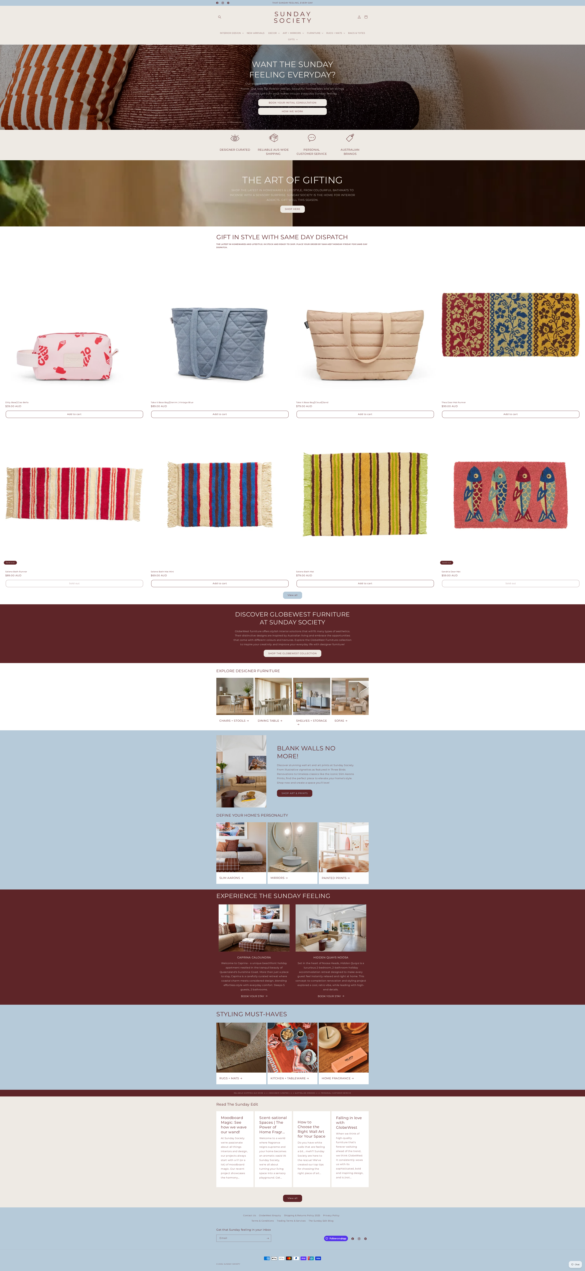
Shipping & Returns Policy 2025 (302, 1215)
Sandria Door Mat (451, 571)
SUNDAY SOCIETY (232, 1264)
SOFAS (339, 720)
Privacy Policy (331, 1215)
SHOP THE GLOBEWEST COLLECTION (292, 653)
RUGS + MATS (229, 1078)
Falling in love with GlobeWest (349, 1122)
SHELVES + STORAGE (311, 720)
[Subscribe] (267, 1238)
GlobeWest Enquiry (270, 1215)
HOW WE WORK (292, 111)
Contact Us (249, 1215)
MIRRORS (277, 878)
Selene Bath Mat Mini (162, 571)
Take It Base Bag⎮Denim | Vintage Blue (172, 402)
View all (293, 595)
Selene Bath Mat (305, 571)
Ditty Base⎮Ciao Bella (17, 402)
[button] (219, 17)
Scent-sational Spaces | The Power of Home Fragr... (273, 1124)
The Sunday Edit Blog (321, 1220)
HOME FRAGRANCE (336, 1078)
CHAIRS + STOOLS (232, 720)
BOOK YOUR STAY (252, 996)
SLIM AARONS (229, 878)
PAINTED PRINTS (334, 878)
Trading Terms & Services (291, 1220)
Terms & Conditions (263, 1220)
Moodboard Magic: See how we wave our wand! (234, 1124)
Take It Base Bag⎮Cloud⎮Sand (312, 402)
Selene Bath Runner (16, 571)
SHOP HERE (292, 209)
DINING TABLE (268, 720)
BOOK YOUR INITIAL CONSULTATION (292, 102)
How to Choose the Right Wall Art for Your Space (311, 1129)
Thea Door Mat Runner (454, 402)
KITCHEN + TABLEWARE (288, 1078)
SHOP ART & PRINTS (295, 793)
